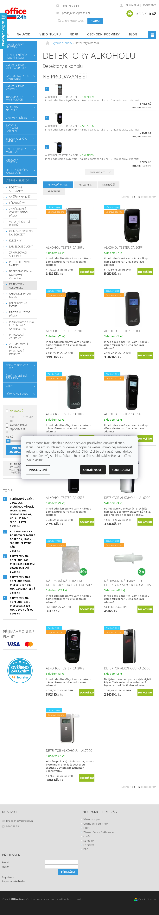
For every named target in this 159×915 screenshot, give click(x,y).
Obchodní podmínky (103, 34)
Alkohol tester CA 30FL (69, 97)
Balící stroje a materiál (16, 150)
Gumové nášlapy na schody (21, 232)
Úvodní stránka (7, 34)
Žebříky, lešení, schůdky (17, 377)
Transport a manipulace (14, 98)
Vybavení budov (17, 180)
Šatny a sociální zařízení (12, 128)
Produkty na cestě (16, 430)
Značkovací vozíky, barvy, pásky (19, 212)
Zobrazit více (97, 172)
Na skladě (16, 410)
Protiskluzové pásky (19, 314)
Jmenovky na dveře (18, 304)
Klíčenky (15, 240)
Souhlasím (121, 470)
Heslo (5, 866)
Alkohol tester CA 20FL (69, 155)
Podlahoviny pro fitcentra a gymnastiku (21, 325)
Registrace (149, 5)
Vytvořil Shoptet (147, 899)
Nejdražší (108, 184)
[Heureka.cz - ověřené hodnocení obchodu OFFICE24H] (20, 670)
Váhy (9, 386)
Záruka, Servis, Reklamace (98, 832)
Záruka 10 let (18, 424)
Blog (133, 34)
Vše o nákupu (50, 34)
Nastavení (38, 470)
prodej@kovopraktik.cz (19, 820)
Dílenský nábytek (12, 108)
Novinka (28, 417)
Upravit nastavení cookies (69, 899)
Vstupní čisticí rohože (19, 223)
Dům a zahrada (17, 394)
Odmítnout (93, 470)
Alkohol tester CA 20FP (69, 126)
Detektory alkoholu (16, 286)
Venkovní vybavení (12, 161)
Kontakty (88, 840)
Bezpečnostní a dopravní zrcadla (20, 274)
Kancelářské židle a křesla (16, 67)
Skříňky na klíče (20, 197)
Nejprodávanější (58, 184)
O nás (86, 836)
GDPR (74, 34)
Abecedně (54, 191)
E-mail (5, 862)
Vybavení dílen (16, 117)
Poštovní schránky (16, 189)
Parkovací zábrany (16, 336)
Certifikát (88, 845)
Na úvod (23, 34)
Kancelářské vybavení (15, 87)
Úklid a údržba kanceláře (17, 171)
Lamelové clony (21, 246)
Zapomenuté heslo (13, 881)
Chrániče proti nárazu (20, 295)
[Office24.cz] (28, 13)
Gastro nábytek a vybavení (17, 77)
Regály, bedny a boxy (17, 366)
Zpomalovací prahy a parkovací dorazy (18, 349)
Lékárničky (17, 203)
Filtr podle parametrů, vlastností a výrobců (18, 468)
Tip (11, 421)
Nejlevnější (85, 184)
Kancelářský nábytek (15, 46)
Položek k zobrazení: (20, 450)
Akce (13, 417)
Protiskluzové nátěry (19, 263)
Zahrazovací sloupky (18, 254)
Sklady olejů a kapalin (16, 140)
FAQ (85, 849)
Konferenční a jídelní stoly (16, 56)
